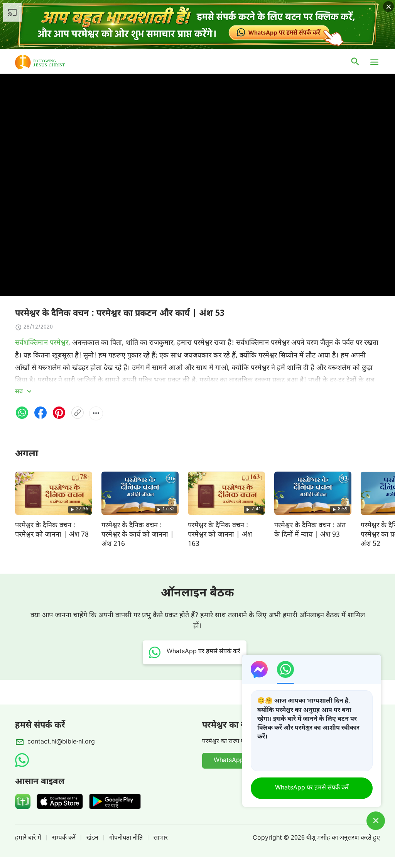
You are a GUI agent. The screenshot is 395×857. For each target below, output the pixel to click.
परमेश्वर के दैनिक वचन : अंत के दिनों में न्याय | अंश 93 (310, 530)
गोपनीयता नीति (126, 838)
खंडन (92, 838)
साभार (161, 838)
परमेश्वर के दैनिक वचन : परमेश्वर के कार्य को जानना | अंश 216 (137, 535)
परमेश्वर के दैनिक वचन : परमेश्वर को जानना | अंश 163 (220, 535)
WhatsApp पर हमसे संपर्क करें (312, 788)
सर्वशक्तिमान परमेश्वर (41, 343)
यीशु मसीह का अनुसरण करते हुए (343, 838)
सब (19, 392)
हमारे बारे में (28, 838)
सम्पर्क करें (64, 838)
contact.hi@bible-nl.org (61, 742)
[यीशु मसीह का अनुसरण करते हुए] (51, 62)
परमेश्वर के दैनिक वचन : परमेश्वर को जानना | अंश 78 (52, 530)
